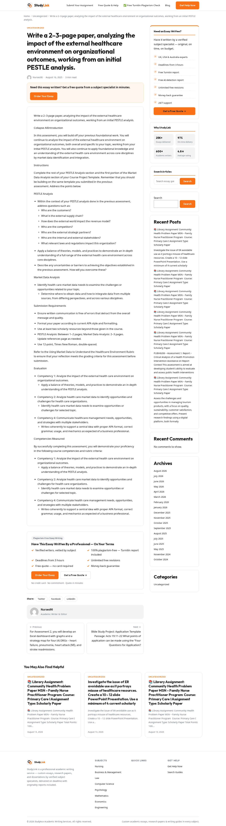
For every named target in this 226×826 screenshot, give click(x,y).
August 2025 (160, 533)
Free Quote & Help (108, 5)
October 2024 (161, 559)
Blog (167, 5)
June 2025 (159, 543)
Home (27, 16)
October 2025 (161, 522)
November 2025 (162, 517)
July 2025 (158, 538)
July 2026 (158, 476)
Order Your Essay (44, 96)
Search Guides (175, 772)
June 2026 (159, 481)
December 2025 (162, 512)
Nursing (99, 766)
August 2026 (160, 470)
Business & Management (108, 772)
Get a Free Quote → (75, 575)
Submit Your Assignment (80, 5)
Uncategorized (40, 16)
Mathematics (101, 795)
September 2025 (162, 528)
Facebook (56, 598)
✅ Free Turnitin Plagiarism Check (141, 5)
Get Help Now (187, 5)
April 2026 (159, 491)
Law (97, 777)
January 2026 (160, 507)
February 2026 (161, 502)
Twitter (41, 598)
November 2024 (162, 554)
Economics (100, 801)
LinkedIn (71, 598)
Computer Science (104, 783)
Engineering (101, 807)
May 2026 (159, 486)
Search (187, 181)
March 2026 (160, 496)
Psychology (101, 789)
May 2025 (159, 549)
